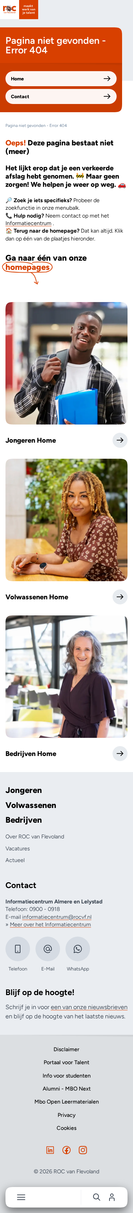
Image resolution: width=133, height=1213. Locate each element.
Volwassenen (30, 805)
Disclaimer (66, 1049)
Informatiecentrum (28, 223)
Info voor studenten (67, 1075)
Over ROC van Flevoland (34, 836)
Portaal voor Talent (66, 1062)
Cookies (66, 1128)
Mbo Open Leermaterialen (66, 1101)
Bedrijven (23, 820)
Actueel (15, 860)
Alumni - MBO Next (67, 1088)
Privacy (67, 1115)
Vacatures (17, 848)
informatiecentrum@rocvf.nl (56, 917)
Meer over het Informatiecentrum (50, 924)
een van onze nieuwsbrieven (89, 1007)
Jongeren (23, 790)
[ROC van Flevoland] (19, 9)
